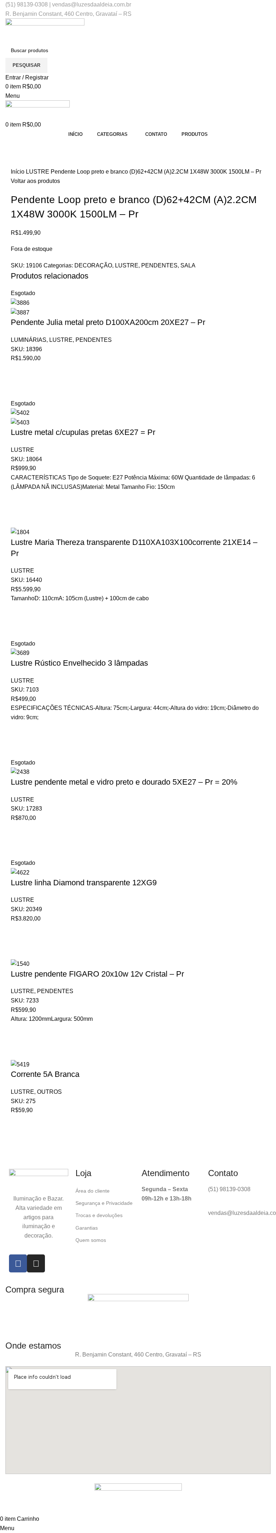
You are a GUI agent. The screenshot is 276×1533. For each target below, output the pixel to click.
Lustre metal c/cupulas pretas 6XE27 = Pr (83, 432)
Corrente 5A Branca (45, 1074)
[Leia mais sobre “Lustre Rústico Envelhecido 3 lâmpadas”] (20, 731)
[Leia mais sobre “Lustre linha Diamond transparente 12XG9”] (20, 932)
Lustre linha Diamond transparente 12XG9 (84, 882)
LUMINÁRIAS (28, 340)
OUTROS (49, 1092)
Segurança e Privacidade (104, 1203)
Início (18, 172)
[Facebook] (18, 1263)
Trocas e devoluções (99, 1215)
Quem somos (90, 1240)
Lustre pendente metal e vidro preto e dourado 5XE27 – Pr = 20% (124, 781)
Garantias (86, 1228)
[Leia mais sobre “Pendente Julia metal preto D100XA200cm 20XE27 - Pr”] (20, 372)
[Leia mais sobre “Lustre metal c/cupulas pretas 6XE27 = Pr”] (20, 500)
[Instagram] (36, 1263)
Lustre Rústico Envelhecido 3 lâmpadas (79, 662)
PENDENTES (159, 265)
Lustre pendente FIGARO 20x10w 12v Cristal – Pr (97, 973)
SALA (188, 265)
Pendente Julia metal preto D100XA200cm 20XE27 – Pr (108, 322)
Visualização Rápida (20, 390)
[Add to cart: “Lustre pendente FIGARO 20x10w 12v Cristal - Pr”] (20, 1033)
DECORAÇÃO (93, 265)
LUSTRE (38, 172)
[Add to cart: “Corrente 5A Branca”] (20, 1124)
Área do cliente (92, 1191)
